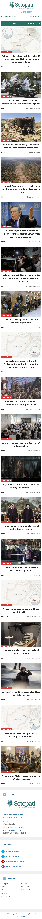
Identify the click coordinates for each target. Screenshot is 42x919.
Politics (13, 23)
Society (21, 23)
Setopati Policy (6, 897)
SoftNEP (23, 917)
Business (30, 23)
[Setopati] (21, 804)
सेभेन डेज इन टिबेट (26, 890)
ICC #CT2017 (25, 886)
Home (3, 886)
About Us (4, 893)
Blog (2, 890)
